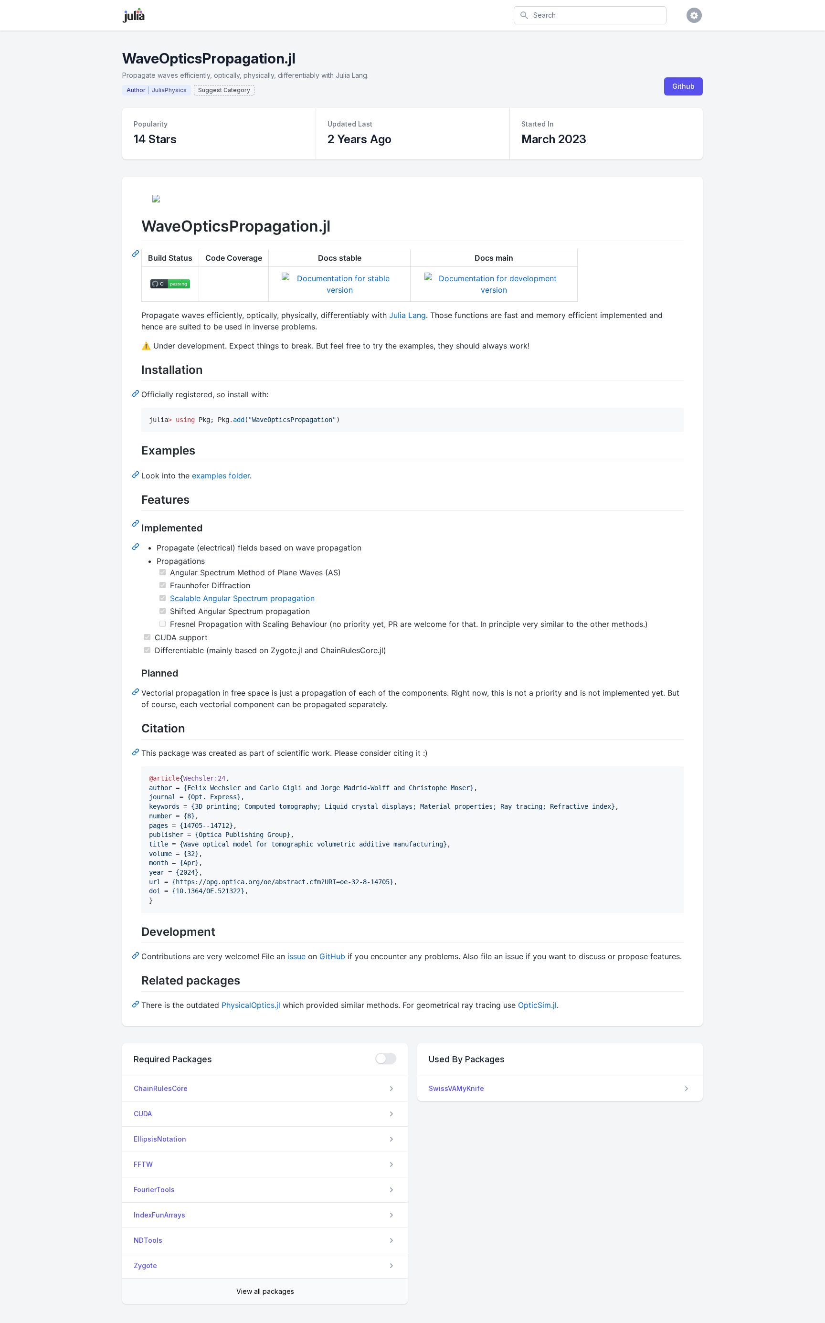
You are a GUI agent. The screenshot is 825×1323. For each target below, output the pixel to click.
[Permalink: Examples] (136, 474)
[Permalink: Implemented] (136, 546)
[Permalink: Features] (136, 523)
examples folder (221, 475)
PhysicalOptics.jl (251, 1005)
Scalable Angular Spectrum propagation (242, 598)
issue (296, 956)
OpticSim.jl (537, 1005)
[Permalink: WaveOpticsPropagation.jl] (136, 253)
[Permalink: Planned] (136, 691)
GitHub (332, 956)
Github (683, 86)
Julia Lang (407, 315)
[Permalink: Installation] (136, 393)
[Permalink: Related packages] (136, 1003)
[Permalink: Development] (136, 955)
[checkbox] (385, 1058)
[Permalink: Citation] (136, 751)
